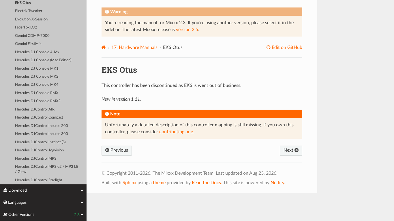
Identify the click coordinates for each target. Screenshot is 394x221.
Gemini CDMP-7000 (32, 36)
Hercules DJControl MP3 (36, 159)
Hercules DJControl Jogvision (39, 150)
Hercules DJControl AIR (35, 109)
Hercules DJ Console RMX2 (38, 101)
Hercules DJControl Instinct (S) (40, 142)
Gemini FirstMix (28, 44)
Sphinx (129, 182)
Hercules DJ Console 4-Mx (37, 52)
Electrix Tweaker (28, 11)
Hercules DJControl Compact (39, 117)
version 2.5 (187, 29)
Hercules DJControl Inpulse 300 (41, 134)
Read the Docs (206, 182)
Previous (118, 150)
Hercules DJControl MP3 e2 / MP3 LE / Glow (46, 169)
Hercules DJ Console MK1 (37, 69)
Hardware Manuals (134, 47)
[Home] (104, 47)
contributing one (176, 131)
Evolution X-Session (31, 19)
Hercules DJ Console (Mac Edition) (43, 60)
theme (159, 182)
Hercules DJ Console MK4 (37, 85)
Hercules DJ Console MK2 (37, 77)
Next (289, 150)
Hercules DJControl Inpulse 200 (41, 126)
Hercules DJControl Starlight (38, 180)
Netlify (277, 182)
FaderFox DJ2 (26, 27)
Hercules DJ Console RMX (36, 93)
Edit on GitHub (286, 47)
